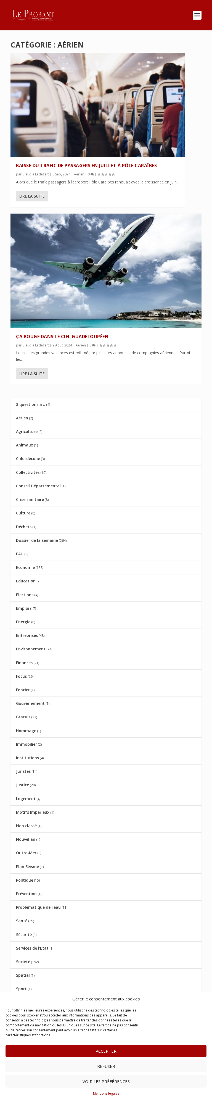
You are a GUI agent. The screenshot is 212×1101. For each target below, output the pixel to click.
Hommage (26, 730)
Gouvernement (30, 703)
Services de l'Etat (32, 948)
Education (26, 581)
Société (23, 961)
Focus (21, 676)
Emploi (22, 608)
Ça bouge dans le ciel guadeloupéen (62, 336)
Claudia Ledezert (35, 174)
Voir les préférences (106, 1081)
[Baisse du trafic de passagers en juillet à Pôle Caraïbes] (97, 105)
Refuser (106, 1066)
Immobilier (26, 744)
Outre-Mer (26, 852)
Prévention (26, 893)
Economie (25, 567)
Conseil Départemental (38, 485)
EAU (19, 553)
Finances (24, 662)
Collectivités (27, 472)
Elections (24, 594)
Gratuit (23, 716)
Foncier (23, 689)
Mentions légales (106, 1093)
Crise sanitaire (30, 499)
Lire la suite (32, 196)
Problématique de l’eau (38, 907)
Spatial (23, 975)
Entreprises (27, 635)
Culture (23, 513)
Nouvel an (25, 839)
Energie (23, 621)
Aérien (79, 174)
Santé (21, 920)
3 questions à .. (30, 404)
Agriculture (27, 431)
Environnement (31, 648)
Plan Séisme (27, 866)
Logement (26, 798)
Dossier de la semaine (37, 540)
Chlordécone (28, 458)
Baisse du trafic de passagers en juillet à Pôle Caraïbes (86, 165)
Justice (22, 784)
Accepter (106, 1051)
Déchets (23, 526)
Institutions (27, 757)
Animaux (24, 445)
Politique (24, 880)
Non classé (26, 825)
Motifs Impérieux (32, 812)
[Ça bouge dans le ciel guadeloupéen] (105, 271)
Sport (21, 988)
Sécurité (24, 934)
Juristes (23, 771)
